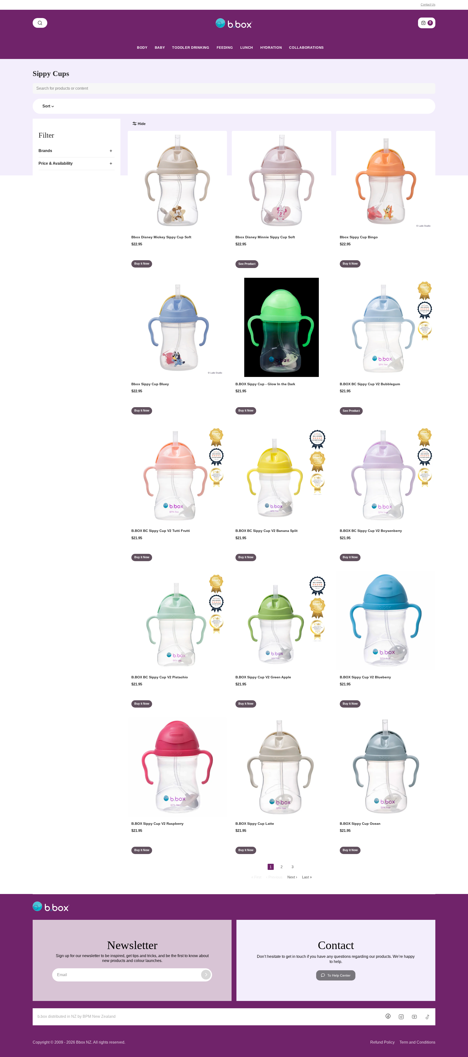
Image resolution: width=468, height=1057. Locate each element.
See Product (246, 264)
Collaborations (306, 47)
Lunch (246, 47)
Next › (292, 877)
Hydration (271, 47)
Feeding (225, 47)
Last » (307, 877)
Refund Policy (382, 1042)
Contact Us (428, 4)
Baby (160, 47)
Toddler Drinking (190, 47)
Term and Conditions (417, 1042)
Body (142, 47)
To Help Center (339, 975)
